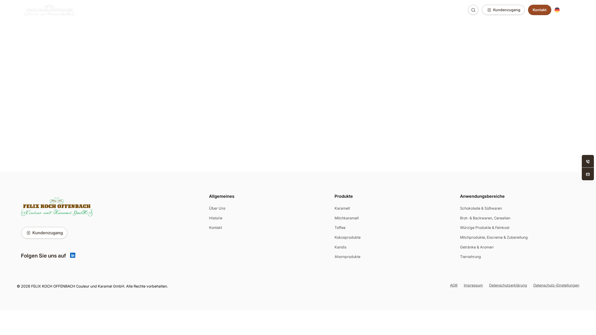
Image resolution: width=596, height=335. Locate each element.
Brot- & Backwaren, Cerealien (485, 218)
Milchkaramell (347, 218)
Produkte (91, 9)
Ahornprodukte (347, 257)
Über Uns (177, 9)
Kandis (340, 247)
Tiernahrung (470, 257)
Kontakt (215, 227)
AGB (453, 285)
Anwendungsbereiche (134, 9)
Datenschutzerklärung (508, 285)
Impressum (473, 285)
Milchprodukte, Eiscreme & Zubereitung (494, 237)
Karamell (342, 208)
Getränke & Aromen (477, 247)
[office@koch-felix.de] (588, 174)
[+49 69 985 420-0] (588, 161)
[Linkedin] (72, 256)
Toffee (340, 227)
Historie (215, 218)
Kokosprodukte (348, 237)
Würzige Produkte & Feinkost (484, 227)
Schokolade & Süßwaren (481, 208)
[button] (563, 10)
